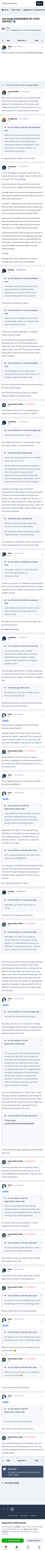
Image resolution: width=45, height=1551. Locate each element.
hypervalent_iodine (15, 404)
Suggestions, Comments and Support (26, 30)
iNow (10, 47)
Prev (8, 40)
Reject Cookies (34, 1540)
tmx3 (8, 28)
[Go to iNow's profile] (4, 48)
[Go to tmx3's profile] (3, 29)
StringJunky (12, 119)
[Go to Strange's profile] (4, 271)
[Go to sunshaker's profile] (4, 168)
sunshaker (12, 167)
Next (36, 40)
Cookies (33, 1516)
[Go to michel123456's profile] (4, 93)
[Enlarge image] (22, 1120)
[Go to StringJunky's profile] (4, 120)
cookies (17, 1527)
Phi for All (9, 85)
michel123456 (13, 92)
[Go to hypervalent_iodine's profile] (4, 405)
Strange (11, 270)
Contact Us (24, 1516)
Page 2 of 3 (21, 40)
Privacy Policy (13, 1516)
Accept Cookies (14, 1540)
